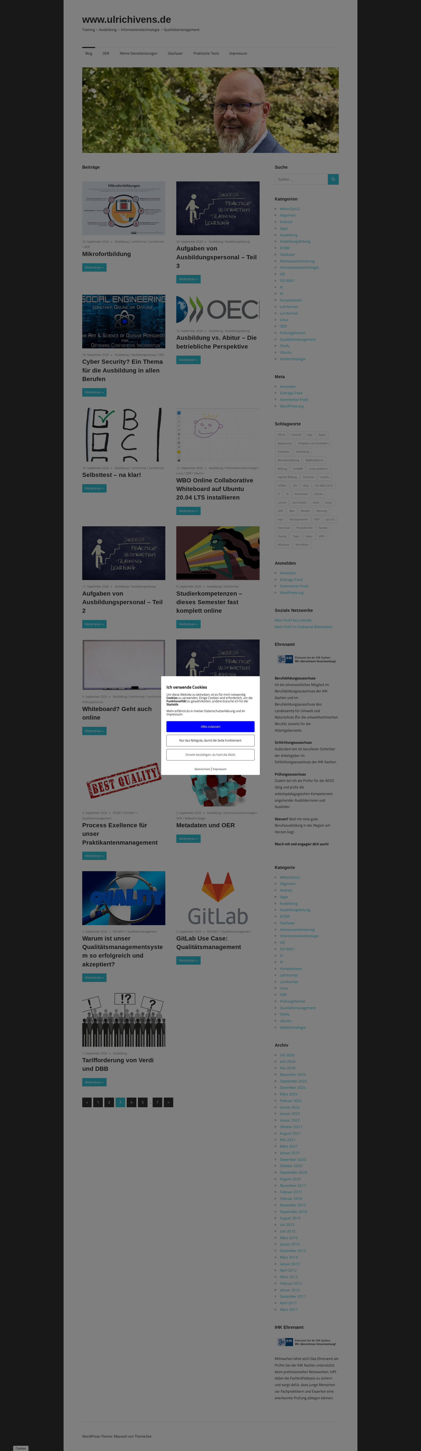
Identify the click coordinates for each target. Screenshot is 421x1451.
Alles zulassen (210, 726)
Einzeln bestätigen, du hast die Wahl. (211, 754)
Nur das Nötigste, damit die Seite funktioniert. (210, 740)
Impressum (220, 769)
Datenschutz (202, 769)
